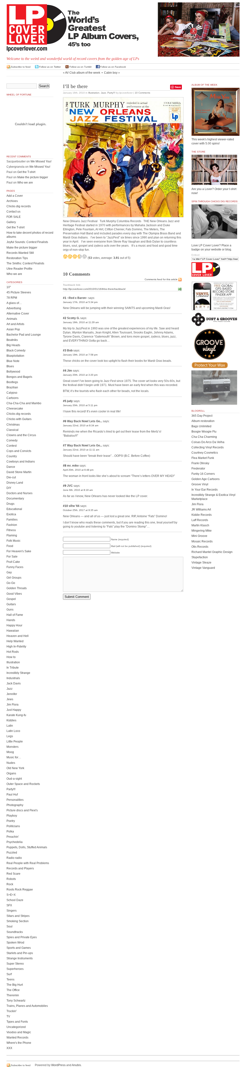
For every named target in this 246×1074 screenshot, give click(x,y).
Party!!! (111, 92)
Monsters (12, 746)
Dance (10, 467)
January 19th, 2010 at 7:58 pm (80, 354)
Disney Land (14, 482)
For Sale (12, 556)
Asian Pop (13, 329)
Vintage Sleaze (201, 562)
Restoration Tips (17, 258)
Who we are (25, 182)
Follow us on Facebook (113, 66)
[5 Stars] (84, 256)
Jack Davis (13, 683)
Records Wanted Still (20, 253)
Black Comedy (15, 350)
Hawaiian (12, 630)
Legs (9, 736)
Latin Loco (13, 731)
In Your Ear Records (204, 489)
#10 (65, 506)
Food (9, 546)
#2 (64, 318)
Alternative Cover (17, 313)
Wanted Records (17, 1037)
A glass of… (14, 303)
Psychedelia (14, 842)
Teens (10, 979)
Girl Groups (13, 577)
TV (8, 1016)
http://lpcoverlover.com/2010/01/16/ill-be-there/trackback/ (94, 289)
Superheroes (15, 969)
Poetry (10, 821)
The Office (13, 990)
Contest (11, 445)
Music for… (13, 757)
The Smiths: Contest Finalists (25, 263)
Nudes (10, 763)
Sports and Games (18, 947)
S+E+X (11, 894)
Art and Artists (15, 324)
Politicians (13, 826)
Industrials (13, 678)
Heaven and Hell (17, 636)
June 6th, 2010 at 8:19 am (78, 490)
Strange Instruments (19, 958)
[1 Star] (65, 256)
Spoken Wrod (15, 942)
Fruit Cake (13, 562)
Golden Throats (16, 588)
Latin (9, 725)
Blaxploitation (15, 355)
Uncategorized (16, 1027)
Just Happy (13, 710)
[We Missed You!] (215, 131)
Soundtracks (14, 932)
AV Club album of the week (82, 72)
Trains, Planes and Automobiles (27, 1006)
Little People (14, 741)
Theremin (12, 995)
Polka (10, 831)
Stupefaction (199, 557)
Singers (11, 910)
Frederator (198, 468)
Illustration (93, 92)
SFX (9, 905)
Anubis (76, 1065)
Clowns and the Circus (21, 435)
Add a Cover (14, 195)
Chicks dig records (18, 206)
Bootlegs (12, 382)
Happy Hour (14, 625)
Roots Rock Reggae (19, 889)
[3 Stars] (75, 256)
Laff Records (199, 520)
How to (11, 657)
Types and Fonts (17, 1021)
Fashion (11, 525)
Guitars (11, 604)
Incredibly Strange (18, 673)
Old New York (15, 768)
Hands (10, 620)
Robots (11, 879)
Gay (9, 572)
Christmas (13, 424)
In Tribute (12, 667)
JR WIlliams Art (201, 509)
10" (8, 287)
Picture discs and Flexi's (22, 810)
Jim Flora (12, 704)
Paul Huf (12, 794)
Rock (9, 884)
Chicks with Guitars (18, 419)
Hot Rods (12, 651)
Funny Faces (14, 567)
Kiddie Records (201, 514)
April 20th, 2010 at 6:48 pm (78, 470)
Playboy (11, 815)
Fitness (11, 530)
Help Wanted (15, 641)
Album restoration (203, 421)
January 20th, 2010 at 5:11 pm (80, 405)
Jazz (103, 92)
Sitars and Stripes (18, 916)
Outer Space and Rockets (23, 784)
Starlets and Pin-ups (19, 953)
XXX (9, 1048)
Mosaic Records (202, 541)
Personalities (15, 799)
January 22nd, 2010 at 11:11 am (81, 449)
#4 (64, 370)
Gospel (11, 599)
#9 (64, 485)
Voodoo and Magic (18, 1032)
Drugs (10, 503)
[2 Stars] (70, 256)
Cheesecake (14, 408)
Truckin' (11, 1011)
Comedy (12, 440)
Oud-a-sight (14, 778)
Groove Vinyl (199, 484)
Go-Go (10, 583)
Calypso (11, 392)
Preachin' (12, 836)
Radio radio (14, 858)
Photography (14, 805)
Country (11, 456)
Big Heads (13, 345)
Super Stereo (15, 963)
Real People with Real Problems (27, 863)
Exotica (11, 514)
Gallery (11, 222)
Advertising (13, 308)
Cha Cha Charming (204, 437)
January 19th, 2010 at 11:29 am (81, 322)
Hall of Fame (14, 615)
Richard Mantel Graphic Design (212, 552)
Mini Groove (199, 536)
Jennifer (11, 694)
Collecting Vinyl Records (207, 447)
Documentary (15, 498)
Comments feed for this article (161, 279)
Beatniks (12, 340)
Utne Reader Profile (19, 268)
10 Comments (142, 92)
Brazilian (12, 387)
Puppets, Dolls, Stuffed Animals (26, 847)
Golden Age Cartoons (205, 479)
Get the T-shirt (26, 172)
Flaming (11, 535)
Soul (9, 926)
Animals (11, 318)
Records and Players (20, 868)
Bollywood (13, 371)
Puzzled (11, 852)
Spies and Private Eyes (21, 937)
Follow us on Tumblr (80, 66)
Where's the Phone (18, 1042)
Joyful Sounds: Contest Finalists (27, 242)
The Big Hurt (14, 984)
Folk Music (13, 540)
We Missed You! (41, 161)
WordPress (58, 1065)
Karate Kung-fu (16, 715)
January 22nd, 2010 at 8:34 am (80, 425)
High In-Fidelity (16, 646)
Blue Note (12, 361)
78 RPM (11, 297)
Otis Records (199, 546)
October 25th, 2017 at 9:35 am (80, 510)
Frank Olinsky (200, 463)
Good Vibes (14, 593)
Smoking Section (17, 921)
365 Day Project (201, 415)
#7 (64, 445)
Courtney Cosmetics (204, 452)
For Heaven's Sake (18, 551)
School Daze (14, 900)
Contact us (13, 211)
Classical (12, 430)
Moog (10, 752)
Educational (14, 509)
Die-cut (11, 477)
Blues (10, 366)
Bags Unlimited (201, 426)
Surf (9, 974)
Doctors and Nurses (19, 493)
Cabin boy (110, 72)
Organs (11, 773)
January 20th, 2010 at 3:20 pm (80, 375)
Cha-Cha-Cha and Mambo (23, 403)
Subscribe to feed (21, 66)
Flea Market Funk (202, 458)
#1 (64, 298)
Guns (9, 609)
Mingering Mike (201, 530)
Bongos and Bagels (19, 377)
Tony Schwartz (15, 1000)
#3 (64, 350)
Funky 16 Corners (203, 473)
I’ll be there (75, 86)
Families (12, 519)
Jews (9, 699)
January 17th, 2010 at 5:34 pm (80, 302)
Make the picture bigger (32, 177)
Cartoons (12, 398)
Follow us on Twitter (50, 66)
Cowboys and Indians (20, 461)
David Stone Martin (18, 472)
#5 (64, 401)
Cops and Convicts (18, 451)
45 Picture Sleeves (18, 292)
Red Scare (13, 873)
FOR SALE (13, 217)
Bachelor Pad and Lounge (23, 334)
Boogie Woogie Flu (203, 431)
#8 (64, 465)
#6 (64, 421)
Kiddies (11, 720)
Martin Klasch (200, 525)
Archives (12, 201)
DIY (8, 488)
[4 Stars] (79, 256)
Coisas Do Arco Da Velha (207, 442)
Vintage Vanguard (203, 568)
